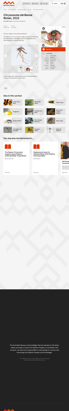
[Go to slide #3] (31, 69)
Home (5, 9)
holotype (16, 36)
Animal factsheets (22, 9)
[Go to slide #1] (21, 69)
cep (5, 88)
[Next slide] (36, 55)
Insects (29, 9)
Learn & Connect (12, 9)
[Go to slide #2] (27, 69)
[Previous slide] (5, 55)
